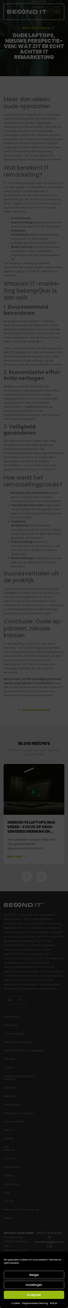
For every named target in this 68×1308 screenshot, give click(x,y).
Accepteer (34, 1295)
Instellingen (34, 1285)
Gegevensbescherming (35, 1303)
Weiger (34, 1275)
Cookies (15, 1303)
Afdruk (53, 1303)
